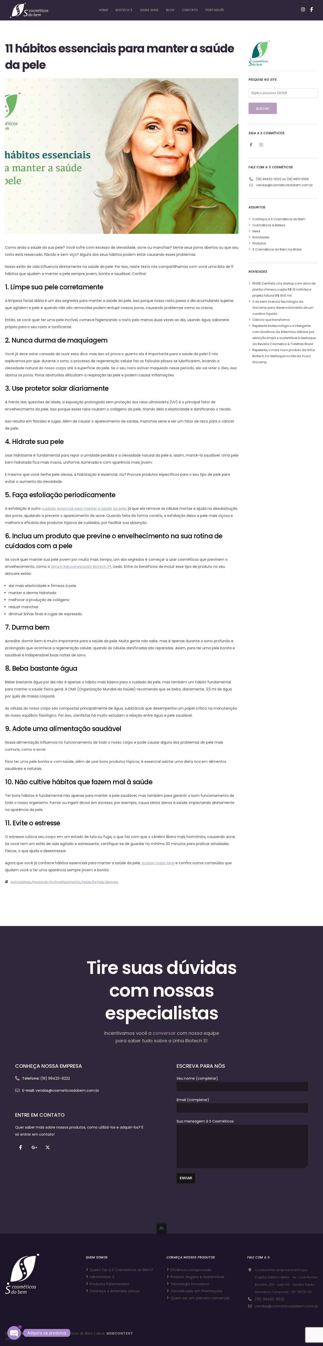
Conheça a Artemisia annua (114, 1291)
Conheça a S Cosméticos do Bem (278, 219)
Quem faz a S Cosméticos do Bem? (121, 1269)
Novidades (260, 237)
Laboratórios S (102, 1276)
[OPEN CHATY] (14, 1333)
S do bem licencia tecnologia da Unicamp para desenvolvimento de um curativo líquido (282, 307)
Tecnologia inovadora (189, 1283)
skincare (111, 882)
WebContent (119, 1333)
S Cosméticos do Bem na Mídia (277, 249)
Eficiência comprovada (190, 1269)
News (256, 231)
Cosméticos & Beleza (268, 225)
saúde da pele (93, 882)
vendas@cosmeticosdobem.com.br (284, 185)
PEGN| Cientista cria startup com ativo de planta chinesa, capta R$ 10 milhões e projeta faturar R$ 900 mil (283, 289)
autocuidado (21, 882)
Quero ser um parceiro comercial (199, 1298)
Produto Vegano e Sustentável (197, 1276)
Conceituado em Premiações (196, 1291)
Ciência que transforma (271, 320)
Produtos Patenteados (109, 1283)
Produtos (259, 243)
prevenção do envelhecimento (56, 882)
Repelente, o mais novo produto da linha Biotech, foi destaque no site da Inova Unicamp (283, 356)
